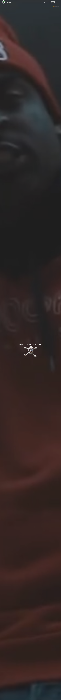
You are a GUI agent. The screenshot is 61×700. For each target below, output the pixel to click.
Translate (57, 6)
